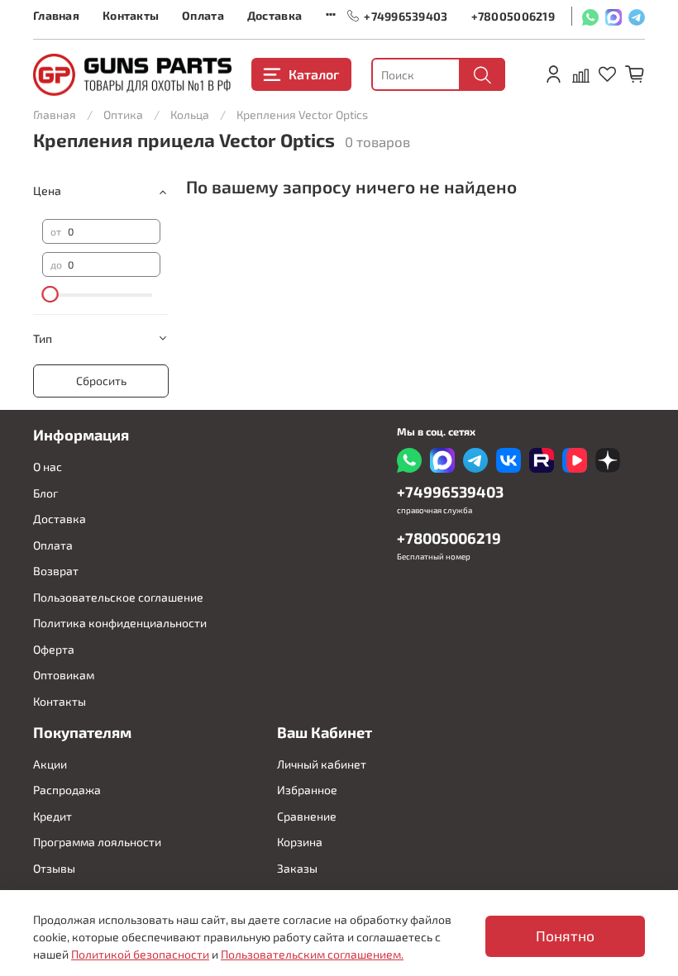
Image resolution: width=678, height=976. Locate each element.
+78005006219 (513, 16)
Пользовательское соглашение (118, 597)
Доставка (274, 15)
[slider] (50, 294)
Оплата (203, 15)
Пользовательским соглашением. (312, 954)
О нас (47, 466)
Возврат (56, 571)
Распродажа (67, 790)
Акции (50, 764)
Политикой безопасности (140, 954)
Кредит (52, 816)
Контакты (131, 15)
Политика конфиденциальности (120, 623)
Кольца (189, 114)
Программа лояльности (97, 842)
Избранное (307, 790)
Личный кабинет (321, 764)
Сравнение (307, 816)
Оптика (123, 114)
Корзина (299, 842)
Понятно (565, 936)
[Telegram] (636, 16)
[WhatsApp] (590, 16)
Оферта (53, 649)
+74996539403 (405, 16)
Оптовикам (63, 675)
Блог (45, 493)
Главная (56, 15)
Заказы (297, 868)
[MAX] (613, 16)
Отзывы (54, 868)
